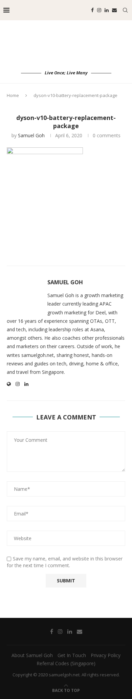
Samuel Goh (31, 135)
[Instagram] (99, 10)
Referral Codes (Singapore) (66, 663)
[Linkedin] (107, 10)
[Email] (114, 10)
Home (13, 95)
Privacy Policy (105, 655)
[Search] (125, 10)
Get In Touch (72, 655)
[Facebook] (92, 10)
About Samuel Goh (32, 655)
